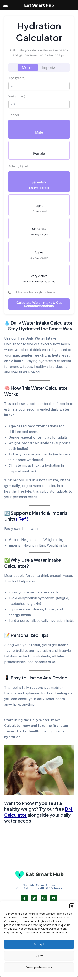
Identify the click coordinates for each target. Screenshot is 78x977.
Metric (27, 67)
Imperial (49, 67)
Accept (39, 944)
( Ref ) (22, 519)
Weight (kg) (16, 96)
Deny (39, 956)
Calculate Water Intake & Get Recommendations (39, 304)
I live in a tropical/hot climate (35, 292)
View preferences (39, 967)
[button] (72, 906)
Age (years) (17, 78)
